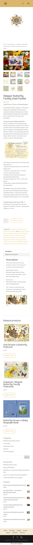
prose (5, 242)
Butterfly (21, 231)
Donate (25, 531)
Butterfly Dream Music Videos (11, 441)
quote (8, 242)
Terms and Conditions (16, 543)
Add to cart (16, 220)
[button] (27, 53)
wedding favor (12, 244)
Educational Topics (8, 446)
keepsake (22, 238)
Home (4, 44)
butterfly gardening (13, 234)
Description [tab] (8, 252)
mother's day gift (15, 240)
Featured (5, 449)
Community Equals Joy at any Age (12, 478)
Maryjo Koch (6, 240)
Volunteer (15, 533)
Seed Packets (11, 44)
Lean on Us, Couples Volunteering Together (15, 475)
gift (18, 238)
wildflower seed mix (22, 244)
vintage (5, 244)
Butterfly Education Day (10, 465)
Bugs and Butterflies (9, 468)
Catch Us (22, 533)
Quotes (8, 533)
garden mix (13, 238)
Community (6, 444)
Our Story (12, 531)
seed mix (13, 242)
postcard (23, 240)
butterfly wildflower (9, 236)
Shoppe (19, 531)
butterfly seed (23, 234)
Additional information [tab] (11, 255)
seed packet (19, 242)
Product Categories (8, 452)
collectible (18, 236)
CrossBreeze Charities (21, 540)
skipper (26, 242)
